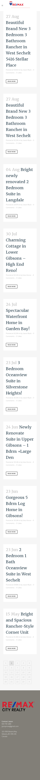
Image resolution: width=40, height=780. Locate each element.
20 (6, 681)
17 (17, 677)
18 (23, 677)
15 (6, 677)
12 (17, 672)
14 (29, 672)
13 (23, 672)
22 (17, 681)
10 (6, 672)
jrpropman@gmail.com (10, 726)
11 (12, 672)
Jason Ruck (27, 70)
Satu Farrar (27, 275)
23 (23, 681)
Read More (12, 81)
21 (12, 681)
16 (12, 677)
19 (29, 677)
